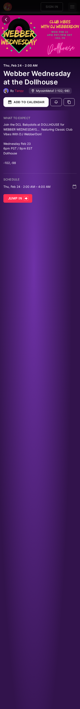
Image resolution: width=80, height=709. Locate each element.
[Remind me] (56, 102)
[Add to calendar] (74, 186)
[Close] (6, 19)
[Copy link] (69, 102)
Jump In (15, 198)
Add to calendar (29, 102)
